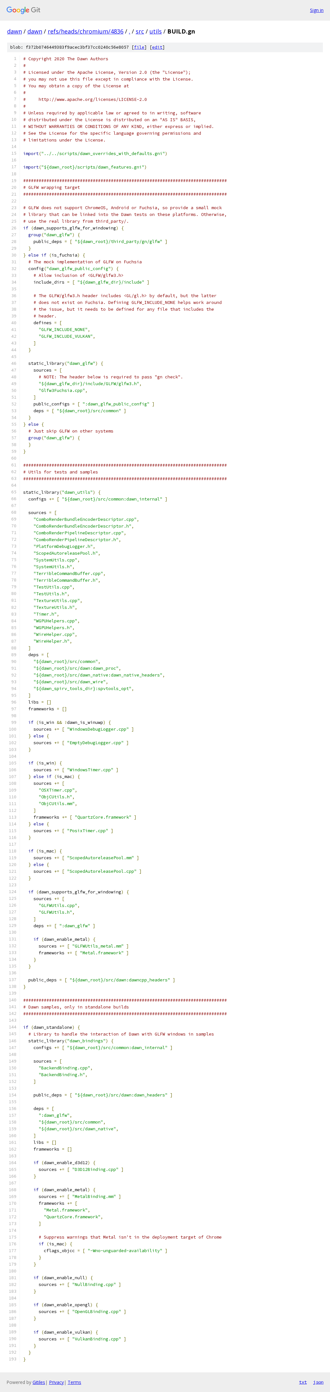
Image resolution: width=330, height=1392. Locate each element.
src (140, 31)
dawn (14, 31)
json (318, 1382)
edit (157, 47)
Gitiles (39, 1382)
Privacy (56, 1382)
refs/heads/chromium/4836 (85, 31)
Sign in (317, 10)
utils (156, 31)
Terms (74, 1382)
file (139, 47)
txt (303, 1382)
